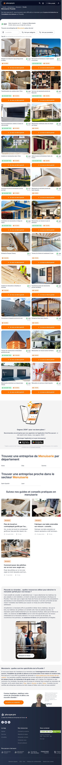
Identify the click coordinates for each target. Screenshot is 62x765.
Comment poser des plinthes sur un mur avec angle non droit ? (15, 567)
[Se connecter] (58, 3)
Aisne (3, 465)
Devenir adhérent (22, 743)
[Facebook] (2, 722)
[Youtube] (6, 722)
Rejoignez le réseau (25, 655)
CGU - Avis (22, 761)
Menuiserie (18, 7)
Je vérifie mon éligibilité (12, 702)
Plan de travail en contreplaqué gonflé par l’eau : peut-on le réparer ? (15, 526)
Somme (44, 465)
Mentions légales (13, 761)
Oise (22, 465)
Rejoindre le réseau (23, 734)
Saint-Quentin (5, 483)
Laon (22, 483)
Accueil (4, 7)
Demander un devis (23, 737)
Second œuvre (11, 7)
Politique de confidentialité (34, 761)
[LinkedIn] (9, 722)
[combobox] (11, 32)
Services (3, 734)
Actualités (4, 737)
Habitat (3, 731)
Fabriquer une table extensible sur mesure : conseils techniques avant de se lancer (46, 526)
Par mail (42, 739)
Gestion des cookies (48, 761)
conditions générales (35, 447)
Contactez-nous (22, 740)
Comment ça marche (23, 731)
